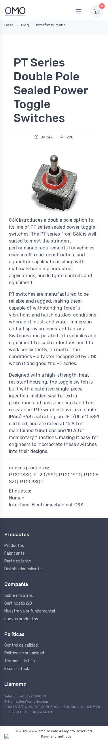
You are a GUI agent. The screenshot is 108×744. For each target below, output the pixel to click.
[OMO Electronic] (15, 11)
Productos (14, 545)
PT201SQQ (70, 475)
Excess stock (16, 668)
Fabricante (14, 553)
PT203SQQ (31, 481)
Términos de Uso (19, 660)
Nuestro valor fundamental (29, 611)
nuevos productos (21, 619)
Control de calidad (21, 645)
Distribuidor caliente (23, 569)
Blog (25, 25)
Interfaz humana (51, 25)
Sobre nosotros (18, 595)
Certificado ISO (18, 603)
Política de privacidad (24, 653)
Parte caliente (17, 561)
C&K (78, 505)
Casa (9, 25)
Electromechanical (52, 505)
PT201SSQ (20, 475)
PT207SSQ (45, 475)
